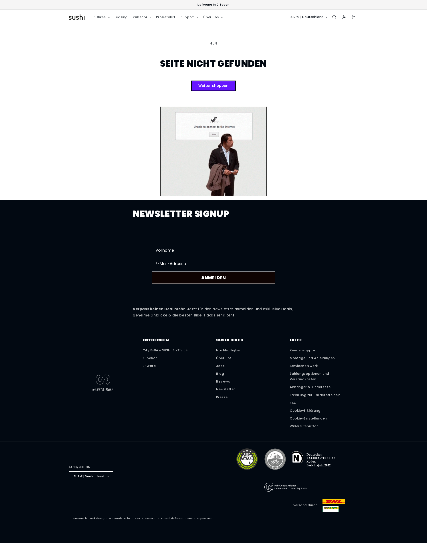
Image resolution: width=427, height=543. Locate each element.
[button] (101, 17)
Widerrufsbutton (304, 426)
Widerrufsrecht (119, 518)
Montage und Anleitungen (312, 358)
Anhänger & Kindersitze (310, 387)
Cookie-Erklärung (305, 410)
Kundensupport (303, 350)
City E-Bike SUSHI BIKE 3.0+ (165, 350)
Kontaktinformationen (177, 518)
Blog (220, 373)
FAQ (293, 403)
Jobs (220, 366)
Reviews (223, 381)
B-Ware (149, 366)
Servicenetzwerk (304, 366)
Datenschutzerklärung (89, 518)
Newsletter (225, 389)
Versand (151, 518)
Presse (222, 397)
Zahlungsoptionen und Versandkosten (309, 376)
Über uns (224, 358)
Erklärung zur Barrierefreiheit (315, 395)
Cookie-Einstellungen (308, 418)
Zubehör (150, 358)
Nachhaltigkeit (229, 350)
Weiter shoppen (213, 85)
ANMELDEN (213, 278)
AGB (137, 518)
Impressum (204, 518)
